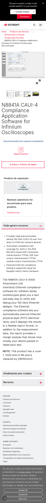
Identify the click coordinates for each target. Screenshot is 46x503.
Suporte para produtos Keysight (15, 425)
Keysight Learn (8, 409)
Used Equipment (9, 413)
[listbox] (23, 94)
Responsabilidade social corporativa (16, 455)
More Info (23, 499)
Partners (6, 416)
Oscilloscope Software (14, 38)
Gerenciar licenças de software (14, 429)
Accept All (23, 490)
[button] (23, 63)
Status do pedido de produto (14, 432)
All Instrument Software (14, 35)
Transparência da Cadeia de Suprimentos (18, 458)
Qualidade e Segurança (11, 451)
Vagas (5, 461)
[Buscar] (34, 24)
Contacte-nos (13, 212)
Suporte (6, 422)
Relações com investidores (13, 448)
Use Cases (7, 403)
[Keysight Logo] (12, 25)
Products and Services (19, 32)
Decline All (23, 494)
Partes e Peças (8, 435)
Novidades (7, 445)
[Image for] (23, 187)
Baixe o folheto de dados (24, 164)
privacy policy (25, 472)
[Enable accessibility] (5, 498)
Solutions (6, 406)
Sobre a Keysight (10, 441)
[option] (10, 94)
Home (4, 32)
